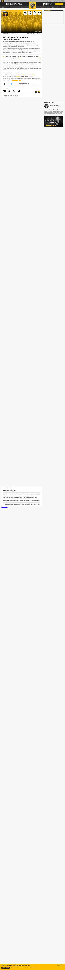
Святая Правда (48, 10)
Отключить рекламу (5, 967)
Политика (4, 11)
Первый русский (14, 4)
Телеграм (15, 83)
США (13, 95)
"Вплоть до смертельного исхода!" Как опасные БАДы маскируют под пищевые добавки (21, 494)
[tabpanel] (54, 121)
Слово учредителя (48, 102)
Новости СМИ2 (5, 506)
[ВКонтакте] (26, 13)
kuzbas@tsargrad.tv (16, 79)
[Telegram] (40, 13)
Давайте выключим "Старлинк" (9, 490)
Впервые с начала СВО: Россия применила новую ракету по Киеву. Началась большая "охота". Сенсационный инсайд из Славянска (21, 500)
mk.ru (19, 58)
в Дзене (18, 76)
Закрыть (59, 965)
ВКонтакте (20, 74)
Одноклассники (26, 74)
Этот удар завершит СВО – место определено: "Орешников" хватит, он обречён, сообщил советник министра (21, 504)
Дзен (7, 83)
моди (7, 95)
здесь (36, 967)
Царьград (47, 4)
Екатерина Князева (6, 33)
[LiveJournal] (35, 13)
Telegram (32, 74)
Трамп (11, 95)
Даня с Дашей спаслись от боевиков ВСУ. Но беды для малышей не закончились (20, 497)
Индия (16, 95)
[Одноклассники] (30, 13)
